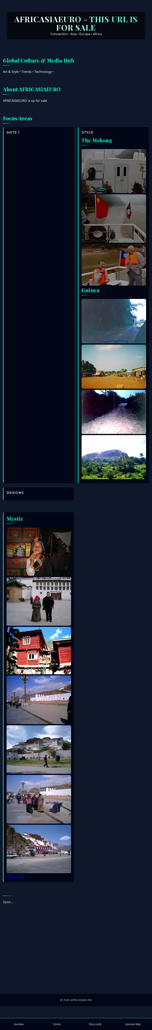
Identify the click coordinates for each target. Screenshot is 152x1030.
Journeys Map (133, 1024)
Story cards (95, 1024)
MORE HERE (16, 877)
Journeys (19, 1024)
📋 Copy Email (76, 978)
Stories (57, 1024)
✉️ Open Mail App (76, 967)
